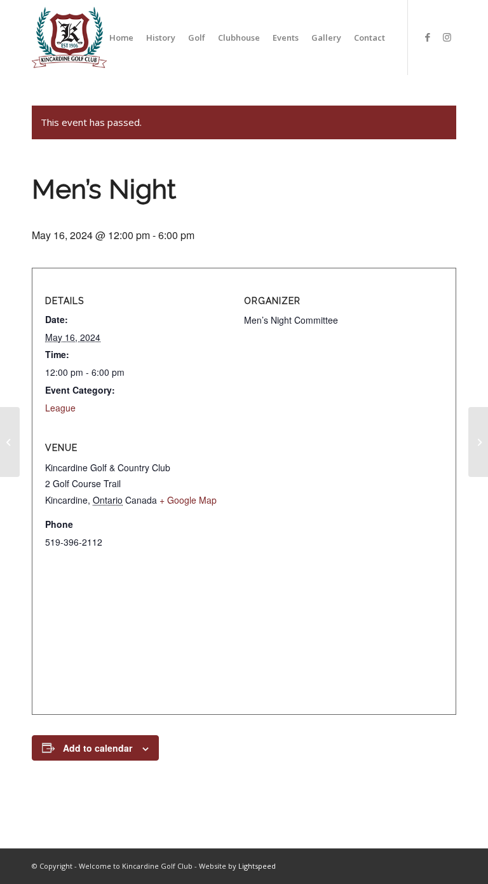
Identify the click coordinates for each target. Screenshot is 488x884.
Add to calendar (97, 748)
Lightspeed (257, 866)
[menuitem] (121, 37)
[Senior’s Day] (10, 442)
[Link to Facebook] (427, 36)
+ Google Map (188, 500)
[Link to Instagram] (446, 36)
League (60, 407)
